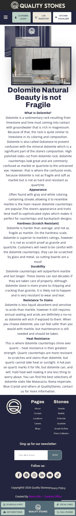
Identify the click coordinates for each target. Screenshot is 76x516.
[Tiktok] (57, 475)
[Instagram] (34, 475)
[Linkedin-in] (42, 475)
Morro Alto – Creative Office (45, 496)
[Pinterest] (26, 475)
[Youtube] (49, 475)
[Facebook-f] (18, 475)
